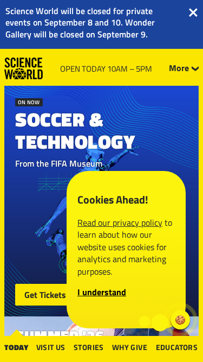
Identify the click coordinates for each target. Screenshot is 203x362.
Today (16, 347)
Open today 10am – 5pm (106, 68)
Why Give (129, 347)
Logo (23, 68)
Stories (89, 347)
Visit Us (51, 347)
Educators (177, 347)
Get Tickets (45, 294)
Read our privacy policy (119, 222)
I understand (101, 292)
